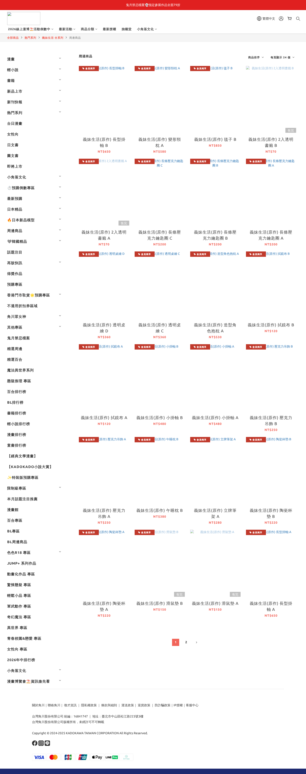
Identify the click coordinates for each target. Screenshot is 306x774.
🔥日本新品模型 (21, 220)
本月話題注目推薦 (22, 499)
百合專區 (14, 520)
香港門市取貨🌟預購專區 (28, 295)
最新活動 (65, 29)
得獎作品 (14, 274)
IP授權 (178, 705)
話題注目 (14, 252)
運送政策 (127, 705)
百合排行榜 (16, 392)
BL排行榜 (15, 402)
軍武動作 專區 (19, 606)
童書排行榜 (16, 445)
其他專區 (14, 327)
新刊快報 (14, 102)
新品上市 (14, 91)
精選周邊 (14, 349)
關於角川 (38, 705)
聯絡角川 (54, 705)
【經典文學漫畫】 (22, 456)
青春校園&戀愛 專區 (24, 638)
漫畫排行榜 (16, 434)
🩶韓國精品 (17, 241)
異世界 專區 (17, 628)
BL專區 (13, 531)
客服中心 (192, 705)
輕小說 (13, 70)
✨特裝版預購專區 (23, 477)
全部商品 (13, 37)
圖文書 (13, 156)
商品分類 (87, 29)
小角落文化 (145, 29)
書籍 (11, 80)
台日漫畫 (14, 123)
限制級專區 (16, 488)
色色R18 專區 (19, 552)
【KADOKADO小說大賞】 (30, 467)
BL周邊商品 (17, 542)
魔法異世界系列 (20, 370)
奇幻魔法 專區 (19, 617)
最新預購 (14, 198)
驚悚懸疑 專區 (19, 585)
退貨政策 (144, 705)
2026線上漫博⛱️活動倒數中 (29, 29)
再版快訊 (14, 263)
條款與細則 (109, 705)
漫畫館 (13, 510)
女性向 (13, 134)
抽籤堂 (127, 29)
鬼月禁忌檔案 (18, 338)
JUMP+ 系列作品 (21, 563)
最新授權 (109, 29)
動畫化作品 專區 (21, 574)
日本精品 (14, 209)
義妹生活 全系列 (52, 37)
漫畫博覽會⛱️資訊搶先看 (28, 681)
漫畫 (11, 59)
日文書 (13, 145)
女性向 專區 (17, 649)
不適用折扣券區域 (22, 306)
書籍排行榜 (16, 413)
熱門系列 (30, 37)
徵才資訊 (70, 705)
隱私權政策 (89, 705)
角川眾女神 (16, 316)
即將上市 (14, 166)
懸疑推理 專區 (19, 381)
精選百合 (14, 359)
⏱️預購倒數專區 (21, 188)
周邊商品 (75, 37)
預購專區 (14, 284)
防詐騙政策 (162, 705)
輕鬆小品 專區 (19, 595)
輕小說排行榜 (18, 424)
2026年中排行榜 (21, 660)
